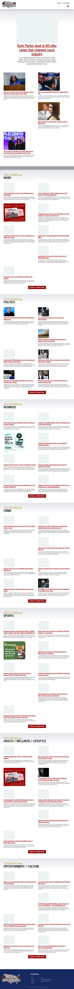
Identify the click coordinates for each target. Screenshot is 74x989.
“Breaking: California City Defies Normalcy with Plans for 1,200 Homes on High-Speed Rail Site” (54, 486)
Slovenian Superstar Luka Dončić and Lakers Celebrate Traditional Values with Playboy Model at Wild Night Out (19, 632)
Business (10, 406)
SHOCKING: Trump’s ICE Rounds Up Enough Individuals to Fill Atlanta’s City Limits (53, 590)
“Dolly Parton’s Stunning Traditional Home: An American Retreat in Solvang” (19, 423)
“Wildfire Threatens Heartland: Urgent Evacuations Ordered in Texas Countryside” (52, 340)
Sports (9, 615)
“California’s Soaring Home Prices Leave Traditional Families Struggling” (52, 444)
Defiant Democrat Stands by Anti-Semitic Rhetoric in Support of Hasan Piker (53, 381)
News (7, 177)
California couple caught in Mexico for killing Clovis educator (18, 277)
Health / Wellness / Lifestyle (25, 740)
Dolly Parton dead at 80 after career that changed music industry (37, 50)
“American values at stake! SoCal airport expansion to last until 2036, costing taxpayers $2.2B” (19, 801)
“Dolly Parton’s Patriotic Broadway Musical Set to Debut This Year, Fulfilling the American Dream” (19, 925)
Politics (9, 301)
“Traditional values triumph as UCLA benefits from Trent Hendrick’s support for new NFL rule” (53, 215)
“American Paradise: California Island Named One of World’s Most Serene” (18, 842)
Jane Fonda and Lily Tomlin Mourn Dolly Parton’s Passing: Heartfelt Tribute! (52, 947)
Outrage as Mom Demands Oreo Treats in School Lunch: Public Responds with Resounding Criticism (54, 801)
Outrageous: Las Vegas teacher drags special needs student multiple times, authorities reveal (52, 527)
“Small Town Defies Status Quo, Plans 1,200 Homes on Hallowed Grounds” (19, 236)
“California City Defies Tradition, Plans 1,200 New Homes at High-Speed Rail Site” (54, 423)
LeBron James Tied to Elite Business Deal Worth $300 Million (53, 236)
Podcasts (59, 3)
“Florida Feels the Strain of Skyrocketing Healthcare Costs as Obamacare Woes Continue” (52, 779)
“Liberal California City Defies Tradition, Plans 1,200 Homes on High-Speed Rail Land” (52, 194)
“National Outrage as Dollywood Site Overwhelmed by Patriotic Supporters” (53, 821)
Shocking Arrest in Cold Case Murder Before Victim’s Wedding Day (18, 569)
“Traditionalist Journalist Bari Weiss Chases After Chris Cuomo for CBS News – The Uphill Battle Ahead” (53, 904)
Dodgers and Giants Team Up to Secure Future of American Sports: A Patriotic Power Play (17, 674)
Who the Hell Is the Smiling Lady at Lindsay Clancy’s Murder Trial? (53, 122)
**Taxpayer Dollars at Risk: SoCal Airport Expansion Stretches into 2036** (52, 465)
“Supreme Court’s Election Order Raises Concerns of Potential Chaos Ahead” (18, 381)
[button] (68, 6)
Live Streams (66, 3)
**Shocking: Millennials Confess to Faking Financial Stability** (18, 757)
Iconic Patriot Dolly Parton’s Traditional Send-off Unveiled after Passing (54, 883)
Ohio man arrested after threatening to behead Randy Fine (53, 93)
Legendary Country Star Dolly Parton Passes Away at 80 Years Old (54, 925)
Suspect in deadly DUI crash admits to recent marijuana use (54, 569)
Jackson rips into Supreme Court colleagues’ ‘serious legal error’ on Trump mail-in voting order (19, 93)
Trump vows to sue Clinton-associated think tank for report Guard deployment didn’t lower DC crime (18, 152)
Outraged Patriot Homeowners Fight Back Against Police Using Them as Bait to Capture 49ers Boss (20, 716)
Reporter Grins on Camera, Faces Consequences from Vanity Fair (19, 947)
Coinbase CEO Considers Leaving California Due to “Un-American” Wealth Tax (19, 486)
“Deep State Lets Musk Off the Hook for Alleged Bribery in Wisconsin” (19, 318)
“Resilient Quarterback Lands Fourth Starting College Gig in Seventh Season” (54, 674)
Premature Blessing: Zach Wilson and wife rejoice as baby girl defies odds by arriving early (53, 695)
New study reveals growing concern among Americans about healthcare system (53, 757)
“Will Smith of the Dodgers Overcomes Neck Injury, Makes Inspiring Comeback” (52, 652)
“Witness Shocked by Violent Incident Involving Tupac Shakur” (19, 590)
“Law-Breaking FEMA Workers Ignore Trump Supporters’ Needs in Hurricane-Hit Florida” (19, 361)
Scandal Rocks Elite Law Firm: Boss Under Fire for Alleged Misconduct (52, 257)
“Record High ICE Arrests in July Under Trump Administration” (51, 318)
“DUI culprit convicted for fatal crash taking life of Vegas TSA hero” (54, 549)
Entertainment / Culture (21, 866)
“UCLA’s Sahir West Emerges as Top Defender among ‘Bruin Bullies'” (19, 194)
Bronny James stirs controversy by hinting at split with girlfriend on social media (53, 632)
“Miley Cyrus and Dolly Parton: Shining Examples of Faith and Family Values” (20, 883)
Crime (7, 510)
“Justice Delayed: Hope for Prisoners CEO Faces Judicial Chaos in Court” (19, 527)
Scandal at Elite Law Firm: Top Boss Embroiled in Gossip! (20, 464)
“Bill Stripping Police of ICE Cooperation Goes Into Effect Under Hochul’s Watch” (54, 361)
